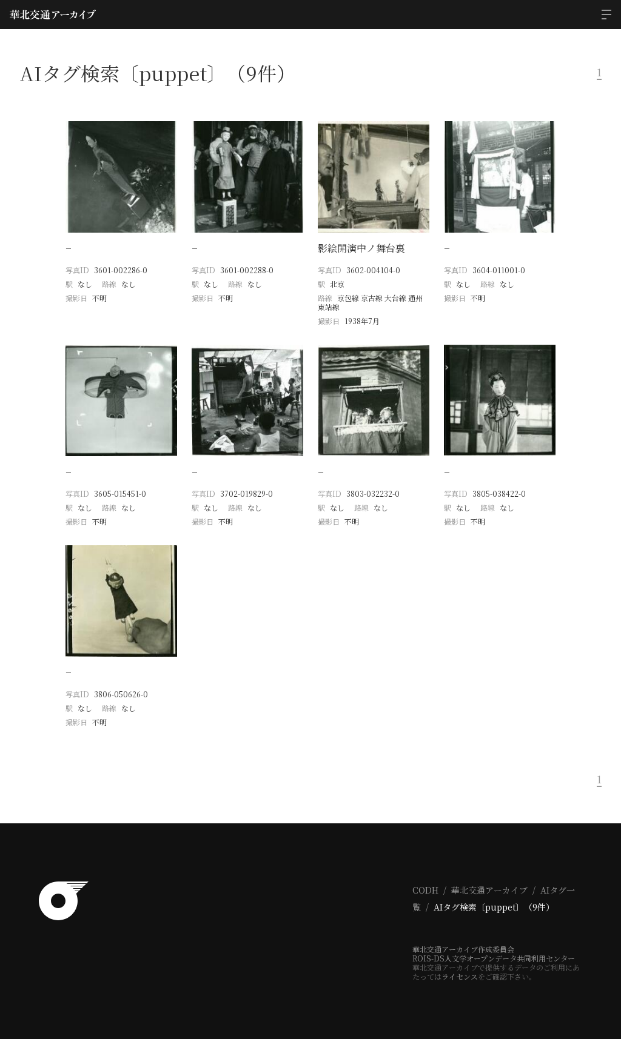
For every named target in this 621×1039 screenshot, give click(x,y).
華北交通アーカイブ (489, 890)
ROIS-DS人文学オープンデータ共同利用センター (493, 958)
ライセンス (459, 976)
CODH (425, 890)
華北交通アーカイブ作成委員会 (463, 949)
